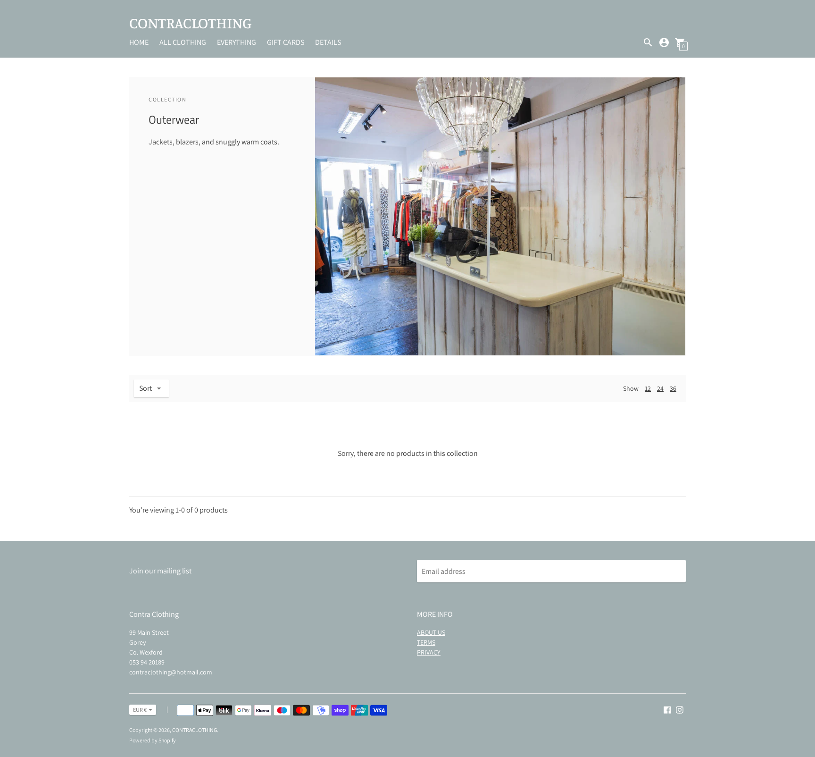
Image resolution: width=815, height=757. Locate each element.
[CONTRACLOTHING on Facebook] (667, 709)
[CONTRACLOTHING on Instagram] (679, 709)
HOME (139, 42)
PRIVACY (429, 652)
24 (660, 388)
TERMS (426, 642)
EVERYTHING (236, 42)
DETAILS (328, 42)
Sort (145, 388)
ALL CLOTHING (182, 42)
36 (673, 388)
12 (648, 388)
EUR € (140, 709)
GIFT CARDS (285, 42)
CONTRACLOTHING (194, 729)
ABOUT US (431, 632)
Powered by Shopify (152, 740)
